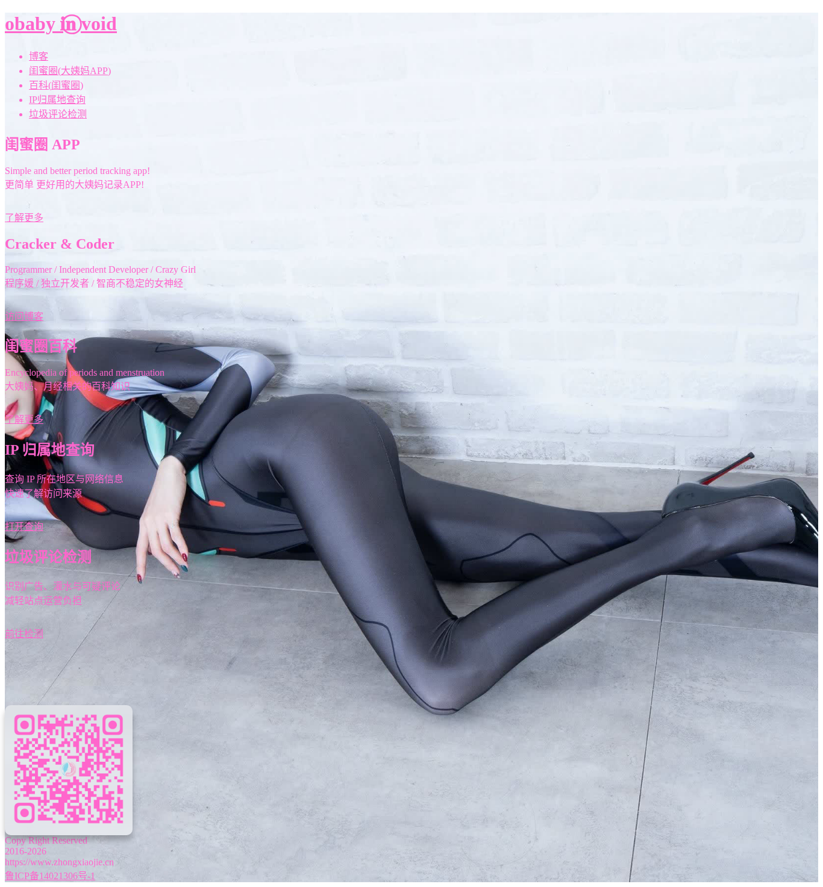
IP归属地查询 (57, 100)
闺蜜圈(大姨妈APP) (70, 71)
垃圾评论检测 (58, 114)
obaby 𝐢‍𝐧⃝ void (61, 23)
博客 (38, 56)
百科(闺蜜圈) (56, 85)
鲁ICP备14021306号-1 (50, 876)
